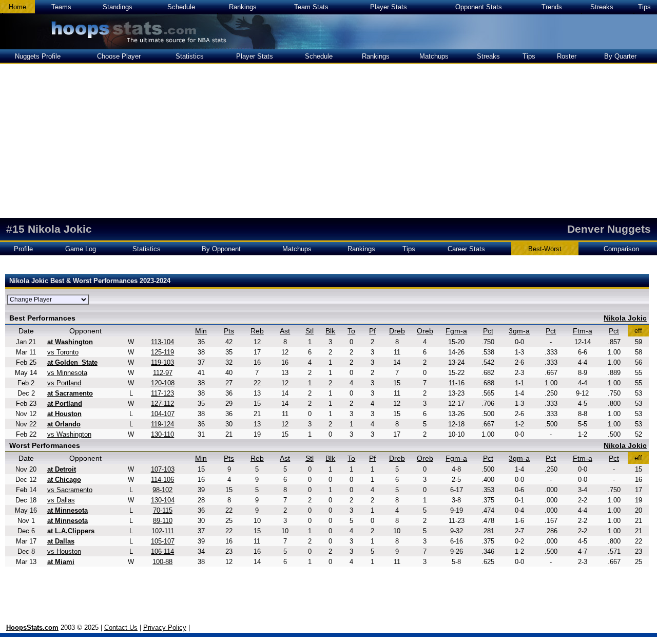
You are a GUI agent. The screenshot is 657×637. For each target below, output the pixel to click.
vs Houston (64, 551)
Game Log (80, 249)
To (351, 331)
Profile (23, 249)
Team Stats (311, 7)
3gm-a (519, 331)
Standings (117, 7)
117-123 (162, 393)
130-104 (163, 500)
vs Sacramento (69, 490)
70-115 (162, 510)
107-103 (163, 469)
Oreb (425, 331)
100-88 (162, 562)
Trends (552, 7)
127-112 (162, 403)
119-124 (162, 424)
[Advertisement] (328, 141)
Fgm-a (456, 331)
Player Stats (388, 7)
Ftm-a (582, 331)
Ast (285, 331)
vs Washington (69, 434)
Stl (309, 331)
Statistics (190, 56)
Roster (566, 56)
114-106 (162, 479)
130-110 (162, 434)
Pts (229, 331)
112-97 (162, 373)
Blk (330, 331)
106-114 (162, 551)
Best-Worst (545, 249)
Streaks (601, 7)
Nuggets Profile (38, 56)
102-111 (162, 531)
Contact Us (121, 627)
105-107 (163, 541)
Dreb (397, 331)
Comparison (621, 249)
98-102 (162, 490)
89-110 (162, 520)
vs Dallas (61, 500)
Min (201, 331)
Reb (257, 331)
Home (17, 7)
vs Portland (64, 383)
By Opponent (221, 249)
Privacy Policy (164, 627)
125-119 (162, 352)
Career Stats (466, 249)
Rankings (243, 7)
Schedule (181, 7)
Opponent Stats (478, 7)
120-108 (163, 383)
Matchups (434, 56)
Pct (488, 331)
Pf (372, 331)
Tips (644, 7)
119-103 (162, 362)
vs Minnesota (67, 373)
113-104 (162, 342)
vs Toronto (63, 352)
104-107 (163, 414)
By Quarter (620, 56)
